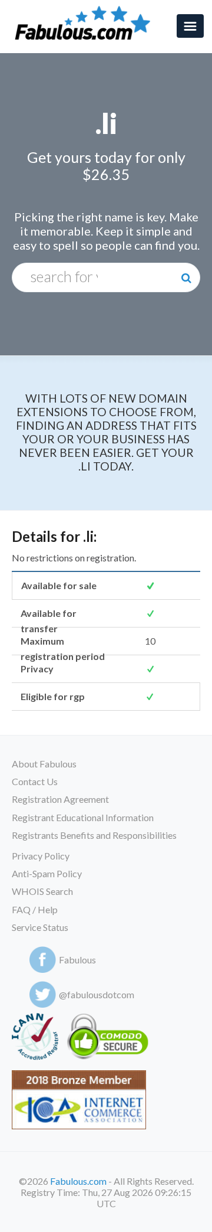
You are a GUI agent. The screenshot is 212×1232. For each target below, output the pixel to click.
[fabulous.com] (86, 23)
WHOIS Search (42, 891)
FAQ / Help (35, 909)
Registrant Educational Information (83, 817)
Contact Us (35, 781)
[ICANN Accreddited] (35, 1038)
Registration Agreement (60, 799)
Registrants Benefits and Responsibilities (94, 835)
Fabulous (77, 959)
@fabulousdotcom (96, 994)
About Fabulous (44, 763)
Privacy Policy (40, 855)
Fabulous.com (78, 1181)
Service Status (40, 927)
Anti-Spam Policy (47, 873)
